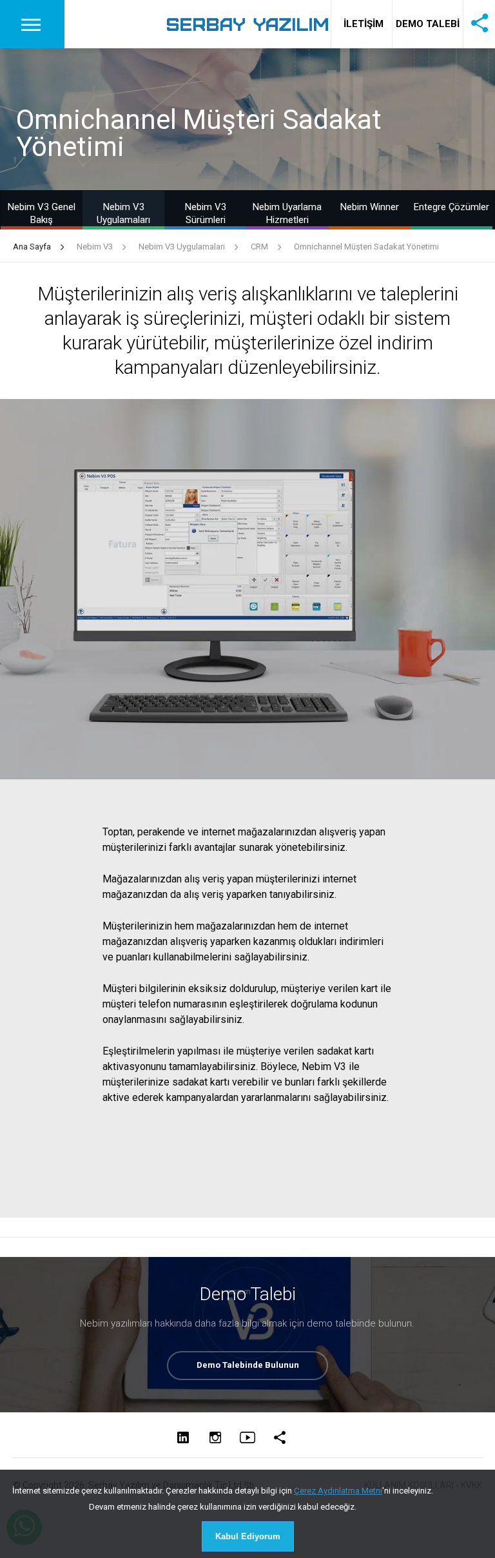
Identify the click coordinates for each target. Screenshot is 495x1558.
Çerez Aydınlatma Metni (338, 1490)
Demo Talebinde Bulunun (248, 1365)
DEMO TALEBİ (428, 24)
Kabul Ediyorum (247, 1536)
